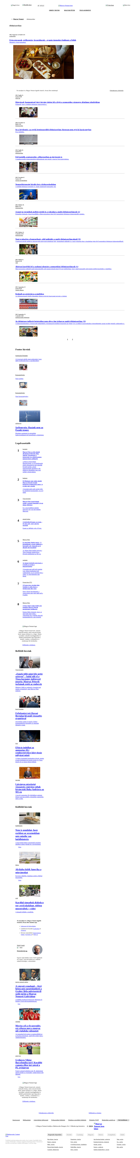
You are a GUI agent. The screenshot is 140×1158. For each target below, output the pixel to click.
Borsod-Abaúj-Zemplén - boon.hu (55, 1147)
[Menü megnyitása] (127, 5)
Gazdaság (80, 1135)
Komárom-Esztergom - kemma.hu (101, 1142)
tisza (16, 743)
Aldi (16, 262)
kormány (25, 449)
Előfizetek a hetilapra (29, 645)
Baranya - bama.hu (51, 1142)
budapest (25, 478)
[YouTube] (37, 938)
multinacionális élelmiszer (22, 317)
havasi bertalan (19, 709)
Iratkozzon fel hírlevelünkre (28, 926)
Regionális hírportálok (55, 1135)
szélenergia (18, 423)
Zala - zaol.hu (120, 1147)
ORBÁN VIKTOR (54, 10)
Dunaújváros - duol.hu (76, 1139)
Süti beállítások (122, 1120)
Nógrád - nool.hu (97, 1144)
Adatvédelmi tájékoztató (41, 1120)
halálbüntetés (18, 825)
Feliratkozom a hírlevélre (116, 90)
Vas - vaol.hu (120, 1142)
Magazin (90, 1135)
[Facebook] (23, 938)
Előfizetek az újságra (95, 1113)
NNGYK (17, 98)
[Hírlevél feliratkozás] (19, 938)
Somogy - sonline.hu (98, 1147)
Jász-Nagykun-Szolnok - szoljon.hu (102, 1139)
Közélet (69, 1135)
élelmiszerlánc (19, 126)
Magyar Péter (26, 539)
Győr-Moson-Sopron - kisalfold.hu (79, 1144)
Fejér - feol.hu (74, 1142)
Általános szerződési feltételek (77, 1120)
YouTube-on (28, 934)
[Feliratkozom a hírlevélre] (27, 5)
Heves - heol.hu (74, 1149)
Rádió (122, 1135)
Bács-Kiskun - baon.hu (52, 1139)
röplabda (17, 1021)
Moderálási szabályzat (108, 1120)
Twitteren (23, 930)
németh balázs (26, 519)
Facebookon (36, 928)
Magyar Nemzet (18, 19)
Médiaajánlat (27, 1120)
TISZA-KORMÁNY (85, 10)
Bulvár (101, 1135)
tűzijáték (17, 780)
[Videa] (33, 938)
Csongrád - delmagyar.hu (53, 1149)
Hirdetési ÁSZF (94, 1120)
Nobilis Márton (19, 290)
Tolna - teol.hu (120, 1139)
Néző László (21, 945)
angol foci (18, 1056)
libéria (17, 865)
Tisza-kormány (27, 498)
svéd (16, 898)
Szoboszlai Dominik (21, 355)
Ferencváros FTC (27, 582)
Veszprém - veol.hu (121, 1144)
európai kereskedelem (21, 180)
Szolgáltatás (111, 1135)
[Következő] (76, 339)
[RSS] (40, 938)
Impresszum (16, 1120)
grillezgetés (12, 36)
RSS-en (36, 934)
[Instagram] (26, 938)
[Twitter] (30, 938)
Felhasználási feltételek (58, 1120)
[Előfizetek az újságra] (109, 5)
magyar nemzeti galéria (21, 982)
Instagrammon (37, 933)
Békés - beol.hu (50, 1144)
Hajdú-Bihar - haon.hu (76, 1147)
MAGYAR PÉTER (69, 10)
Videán (22, 934)
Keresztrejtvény (20, 375)
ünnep (21, 947)
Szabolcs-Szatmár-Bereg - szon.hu (101, 1149)
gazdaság (25, 560)
